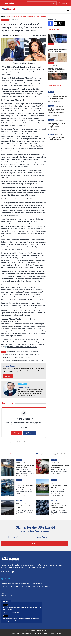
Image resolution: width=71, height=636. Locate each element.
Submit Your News (48, 633)
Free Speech (29, 354)
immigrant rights (7, 357)
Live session (31, 195)
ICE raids (36, 354)
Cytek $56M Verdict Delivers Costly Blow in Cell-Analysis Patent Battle (57, 96)
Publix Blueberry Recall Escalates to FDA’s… (58, 507)
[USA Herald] (8, 9)
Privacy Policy (14, 633)
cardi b (9, 351)
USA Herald (39, 360)
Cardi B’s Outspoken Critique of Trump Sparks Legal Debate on (26, 16)
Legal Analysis (28, 357)
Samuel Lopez (17, 35)
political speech (30, 360)
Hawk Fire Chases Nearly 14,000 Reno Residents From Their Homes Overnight (57, 110)
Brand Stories (25, 583)
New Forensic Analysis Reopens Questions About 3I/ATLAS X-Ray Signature (22, 608)
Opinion (28, 586)
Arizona (17, 583)
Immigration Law (18, 357)
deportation (26, 351)
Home (3, 16)
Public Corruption (37, 586)
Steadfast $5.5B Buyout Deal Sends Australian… (25, 466)
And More (48, 454)
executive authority (8, 354)
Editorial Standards (36, 583)
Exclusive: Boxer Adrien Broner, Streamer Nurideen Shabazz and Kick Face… (56, 69)
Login (17, 433)
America (5, 19)
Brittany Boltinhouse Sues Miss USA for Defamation (57, 50)
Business (22, 586)
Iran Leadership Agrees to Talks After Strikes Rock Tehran (21, 618)
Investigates (5, 586)
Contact (58, 633)
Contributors (37, 633)
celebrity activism (16, 351)
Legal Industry (58, 454)
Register (30, 433)
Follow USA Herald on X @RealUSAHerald (22, 347)
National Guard (20, 360)
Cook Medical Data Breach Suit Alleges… (59, 486)
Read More (7, 376)
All (37, 454)
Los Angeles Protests (8, 360)
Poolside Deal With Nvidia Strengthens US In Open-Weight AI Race (57, 125)
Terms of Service (26, 633)
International (14, 586)
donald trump (35, 351)
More (66, 454)
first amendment (20, 354)
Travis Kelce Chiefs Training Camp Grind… (60, 466)
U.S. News (47, 586)
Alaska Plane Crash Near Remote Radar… (24, 486)
